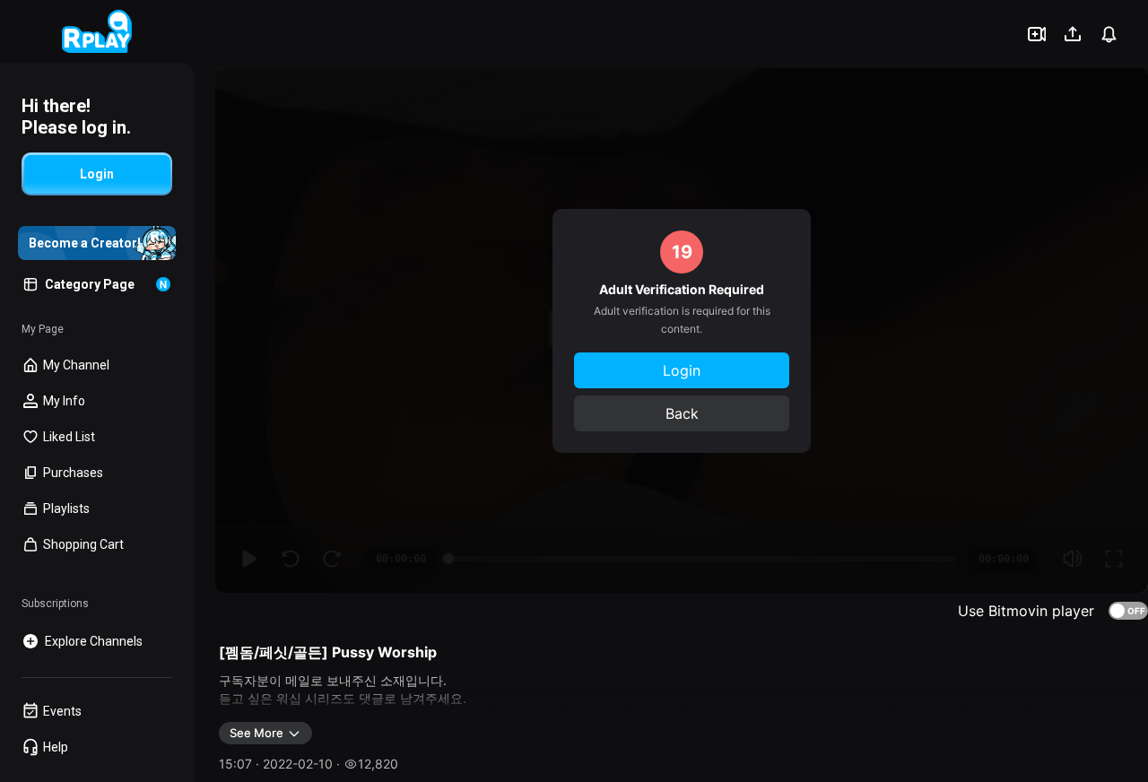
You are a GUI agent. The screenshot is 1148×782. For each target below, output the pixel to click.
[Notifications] (1108, 34)
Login (681, 370)
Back (682, 413)
